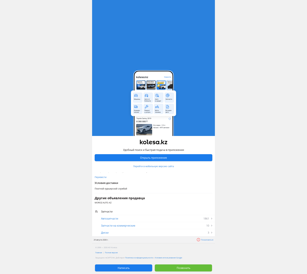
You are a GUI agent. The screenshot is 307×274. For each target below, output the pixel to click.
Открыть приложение (153, 157)
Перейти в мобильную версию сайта (153, 166)
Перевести (100, 177)
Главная (98, 252)
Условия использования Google (168, 257)
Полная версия (111, 252)
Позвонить (183, 268)
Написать (124, 268)
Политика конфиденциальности (139, 257)
